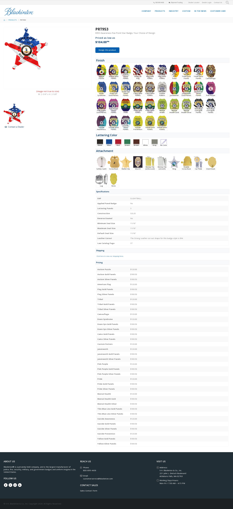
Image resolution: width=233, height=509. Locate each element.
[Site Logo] (19, 11)
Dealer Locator (194, 2)
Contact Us (218, 2)
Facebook (6, 485)
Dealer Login (207, 2)
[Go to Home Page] (4, 20)
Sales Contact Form (88, 490)
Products (160, 11)
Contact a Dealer (16, 126)
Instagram (15, 485)
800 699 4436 (159, 2)
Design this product (107, 50)
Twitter (10, 485)
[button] (227, 2)
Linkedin (20, 485)
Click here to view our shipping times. (110, 256)
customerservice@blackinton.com (98, 478)
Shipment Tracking (177, 2)
